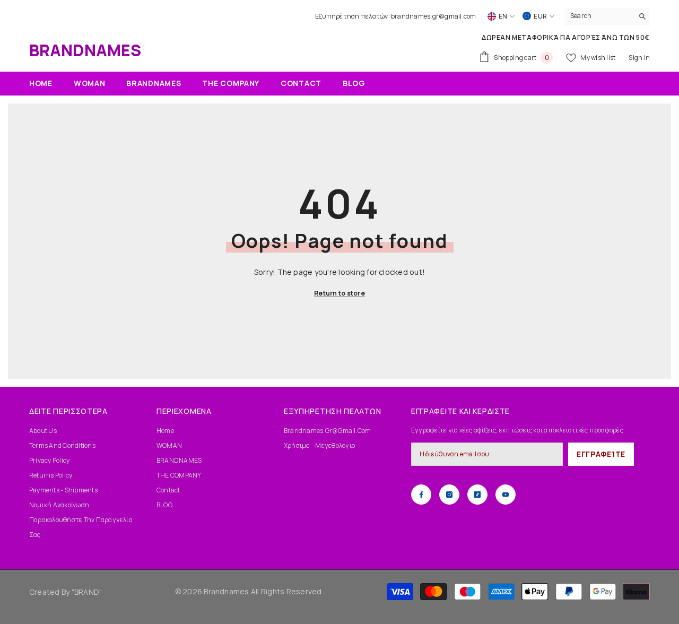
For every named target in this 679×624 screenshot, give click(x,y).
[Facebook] (421, 494)
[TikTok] (477, 494)
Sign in (639, 57)
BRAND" (88, 592)
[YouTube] (505, 494)
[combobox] (599, 16)
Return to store (339, 293)
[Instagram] (449, 494)
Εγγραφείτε (601, 454)
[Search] (607, 16)
